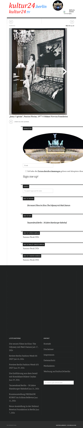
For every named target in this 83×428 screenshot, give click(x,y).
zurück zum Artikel (19, 121)
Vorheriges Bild (11, 22)
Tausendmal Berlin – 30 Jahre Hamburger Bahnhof (47, 223)
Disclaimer (49, 349)
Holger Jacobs (71, 425)
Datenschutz (49, 360)
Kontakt (47, 344)
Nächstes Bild (72, 22)
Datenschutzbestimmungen (49, 171)
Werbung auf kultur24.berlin (57, 371)
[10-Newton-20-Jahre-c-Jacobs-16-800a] (38, 113)
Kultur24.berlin (61, 425)
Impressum (49, 355)
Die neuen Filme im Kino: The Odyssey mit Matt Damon (48, 205)
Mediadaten (49, 366)
